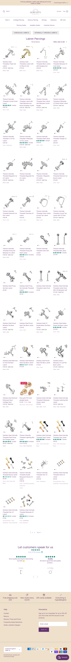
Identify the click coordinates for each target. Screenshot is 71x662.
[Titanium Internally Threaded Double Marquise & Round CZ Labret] (27, 463)
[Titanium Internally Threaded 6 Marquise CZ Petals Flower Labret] (60, 89)
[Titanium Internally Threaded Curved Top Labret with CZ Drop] (60, 201)
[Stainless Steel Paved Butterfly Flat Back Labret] (10, 313)
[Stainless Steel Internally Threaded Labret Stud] (43, 276)
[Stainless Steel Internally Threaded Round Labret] (10, 463)
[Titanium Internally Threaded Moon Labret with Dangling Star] (43, 52)
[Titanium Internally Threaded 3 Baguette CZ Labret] (43, 164)
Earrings (44, 20)
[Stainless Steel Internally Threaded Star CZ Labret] (10, 500)
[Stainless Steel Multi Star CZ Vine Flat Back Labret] (10, 351)
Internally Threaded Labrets (46, 32)
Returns (6, 616)
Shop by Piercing (33, 20)
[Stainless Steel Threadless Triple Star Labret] (10, 52)
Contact (6, 613)
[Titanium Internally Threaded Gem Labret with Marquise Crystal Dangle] (43, 89)
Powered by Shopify (9, 656)
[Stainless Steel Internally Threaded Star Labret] (60, 425)
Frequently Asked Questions (13, 622)
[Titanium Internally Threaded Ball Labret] (60, 239)
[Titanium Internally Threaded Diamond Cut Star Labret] (10, 201)
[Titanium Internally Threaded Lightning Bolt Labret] (27, 425)
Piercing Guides (21, 25)
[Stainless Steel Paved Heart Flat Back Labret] (27, 313)
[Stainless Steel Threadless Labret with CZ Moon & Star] (27, 52)
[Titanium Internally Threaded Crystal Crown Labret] (10, 89)
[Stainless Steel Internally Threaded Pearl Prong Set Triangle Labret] (10, 425)
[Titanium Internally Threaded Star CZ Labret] (43, 463)
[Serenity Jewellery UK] (35, 11)
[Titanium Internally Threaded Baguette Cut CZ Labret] (10, 164)
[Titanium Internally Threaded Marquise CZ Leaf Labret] (60, 52)
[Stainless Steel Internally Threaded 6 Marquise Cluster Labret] (43, 388)
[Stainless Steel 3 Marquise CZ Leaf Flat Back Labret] (60, 351)
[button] (57, 68)
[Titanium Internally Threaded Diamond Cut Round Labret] (60, 164)
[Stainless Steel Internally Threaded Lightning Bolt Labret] (60, 388)
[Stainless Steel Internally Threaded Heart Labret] (43, 425)
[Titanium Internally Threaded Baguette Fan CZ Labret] (27, 164)
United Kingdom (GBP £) (60, 2)
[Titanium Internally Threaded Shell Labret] (43, 127)
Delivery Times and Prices (12, 619)
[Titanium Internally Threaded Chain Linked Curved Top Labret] (43, 201)
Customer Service (49, 25)
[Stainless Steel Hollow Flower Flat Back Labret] (60, 313)
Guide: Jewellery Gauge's (12, 625)
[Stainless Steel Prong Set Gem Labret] (10, 276)
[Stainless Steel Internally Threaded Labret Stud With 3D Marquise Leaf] (60, 276)
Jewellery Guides (35, 25)
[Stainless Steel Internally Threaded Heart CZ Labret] (60, 463)
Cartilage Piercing (18, 20)
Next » (39, 532)
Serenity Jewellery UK (14, 655)
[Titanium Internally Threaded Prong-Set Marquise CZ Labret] (10, 239)
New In (7, 20)
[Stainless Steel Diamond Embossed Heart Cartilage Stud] (10, 388)
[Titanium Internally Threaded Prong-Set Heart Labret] (27, 239)
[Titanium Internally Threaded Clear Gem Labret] (43, 239)
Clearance (53, 20)
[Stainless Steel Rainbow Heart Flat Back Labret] (27, 351)
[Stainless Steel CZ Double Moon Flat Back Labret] (43, 313)
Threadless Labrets (21, 32)
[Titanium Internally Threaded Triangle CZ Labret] (60, 127)
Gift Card (63, 20)
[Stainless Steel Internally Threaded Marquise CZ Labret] (27, 500)
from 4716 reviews (34, 552)
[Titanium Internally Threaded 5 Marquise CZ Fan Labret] (27, 127)
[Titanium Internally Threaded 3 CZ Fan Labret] (10, 127)
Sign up (44, 629)
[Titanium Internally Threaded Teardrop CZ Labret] (27, 201)
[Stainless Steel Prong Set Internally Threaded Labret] (27, 276)
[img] (35, 550)
